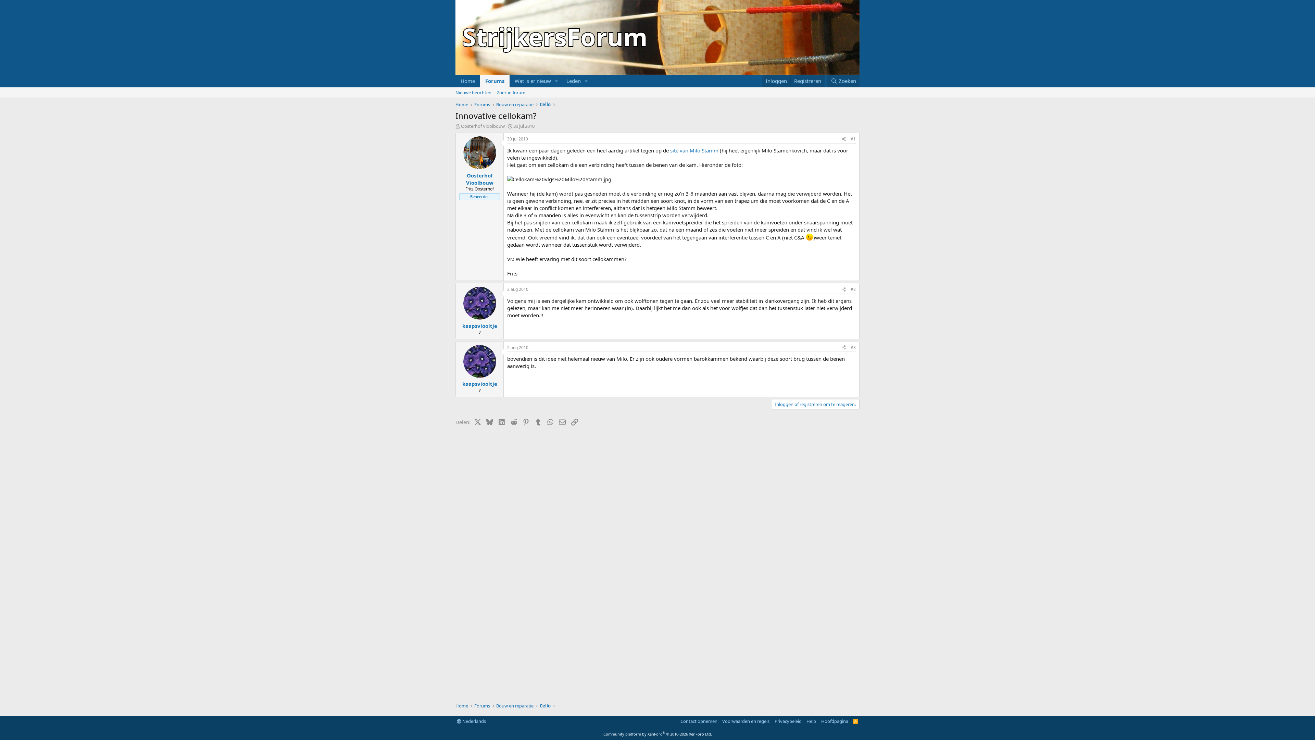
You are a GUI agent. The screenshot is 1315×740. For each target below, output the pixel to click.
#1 (853, 139)
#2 (853, 289)
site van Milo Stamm (694, 150)
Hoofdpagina (834, 721)
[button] (556, 81)
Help (811, 721)
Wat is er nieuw (533, 80)
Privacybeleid (788, 721)
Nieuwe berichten (473, 92)
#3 (853, 347)
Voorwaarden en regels (745, 721)
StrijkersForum (555, 36)
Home (468, 80)
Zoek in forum (511, 92)
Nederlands (473, 721)
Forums (494, 80)
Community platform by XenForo (657, 734)
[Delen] (843, 139)
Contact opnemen (698, 721)
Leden (573, 80)
